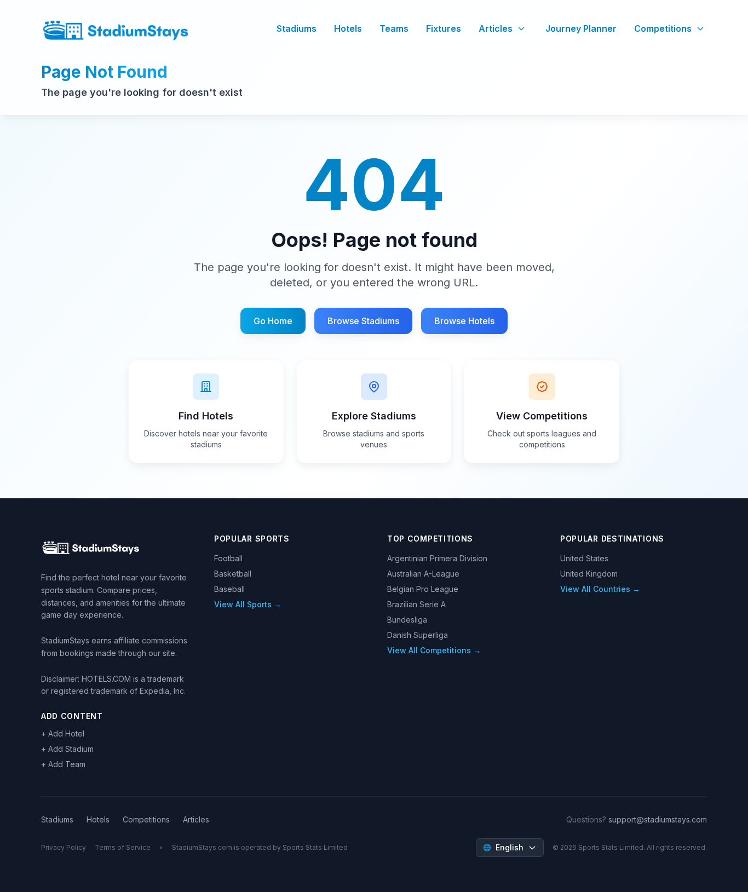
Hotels (348, 28)
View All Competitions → (434, 650)
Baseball (229, 589)
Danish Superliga (417, 635)
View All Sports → (247, 604)
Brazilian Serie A (416, 604)
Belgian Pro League (422, 589)
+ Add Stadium (67, 748)
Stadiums (297, 28)
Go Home (273, 320)
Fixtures (443, 28)
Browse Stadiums (363, 320)
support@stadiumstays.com (657, 819)
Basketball (232, 573)
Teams (393, 28)
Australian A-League (423, 573)
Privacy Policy (63, 847)
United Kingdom (589, 573)
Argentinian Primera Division (437, 558)
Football (228, 558)
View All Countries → (600, 589)
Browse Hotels (464, 320)
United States (584, 558)
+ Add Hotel (62, 733)
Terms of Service (123, 847)
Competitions (663, 28)
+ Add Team (63, 764)
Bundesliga (407, 619)
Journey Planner (581, 28)
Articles (496, 28)
